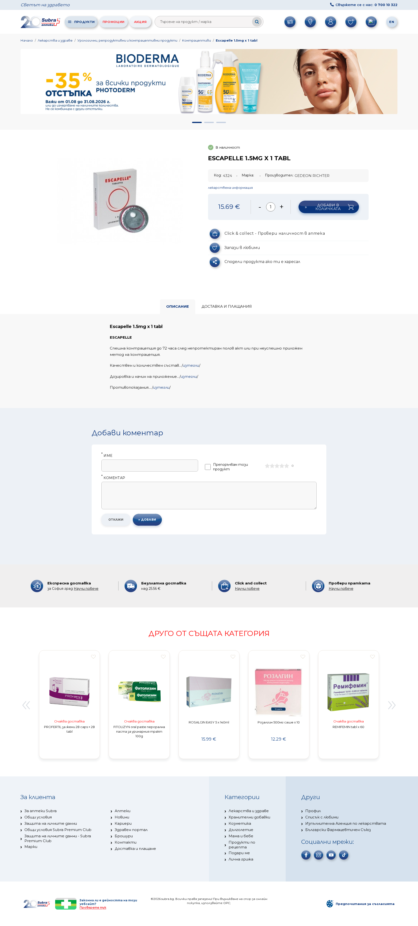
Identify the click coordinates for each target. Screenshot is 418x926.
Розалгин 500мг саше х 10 (279, 722)
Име (106, 456)
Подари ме (239, 853)
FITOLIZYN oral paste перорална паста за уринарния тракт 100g (139, 731)
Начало (27, 40)
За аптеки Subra (40, 811)
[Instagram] (318, 855)
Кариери (123, 823)
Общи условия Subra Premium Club (57, 829)
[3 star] (277, 465)
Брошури (124, 836)
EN (391, 22)
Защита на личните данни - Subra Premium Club (57, 838)
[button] (197, 122)
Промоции (113, 22)
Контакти (125, 842)
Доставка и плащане (135, 848)
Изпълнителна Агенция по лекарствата (345, 823)
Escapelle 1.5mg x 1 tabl (236, 40)
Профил (313, 811)
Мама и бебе (241, 836)
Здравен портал (131, 829)
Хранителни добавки (249, 817)
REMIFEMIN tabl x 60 (348, 727)
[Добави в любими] (93, 656)
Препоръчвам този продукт (230, 466)
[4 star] (281, 465)
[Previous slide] (26, 705)
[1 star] (267, 465)
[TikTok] (344, 855)
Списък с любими (321, 817)
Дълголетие (241, 829)
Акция (140, 22)
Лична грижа (241, 859)
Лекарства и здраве (55, 40)
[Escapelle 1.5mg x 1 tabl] (120, 201)
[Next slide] (392, 705)
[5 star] (286, 465)
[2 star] (272, 465)
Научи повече (86, 588)
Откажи (116, 519)
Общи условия (38, 817)
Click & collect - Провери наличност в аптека (274, 233)
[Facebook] (306, 855)
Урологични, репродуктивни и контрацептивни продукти (127, 40)
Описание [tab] (177, 306)
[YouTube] (331, 855)
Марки (30, 846)
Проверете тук (93, 907)
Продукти (84, 22)
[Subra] (41, 22)
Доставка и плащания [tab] (227, 306)
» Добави (147, 519)
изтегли (191, 365)
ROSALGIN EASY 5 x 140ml (209, 722)
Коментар (113, 478)
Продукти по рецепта (242, 844)
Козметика (240, 823)
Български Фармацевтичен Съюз (338, 829)
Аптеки (122, 811)
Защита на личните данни (50, 823)
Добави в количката (328, 207)
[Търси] (257, 22)
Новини (122, 817)
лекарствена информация (230, 188)
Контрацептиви (196, 40)
